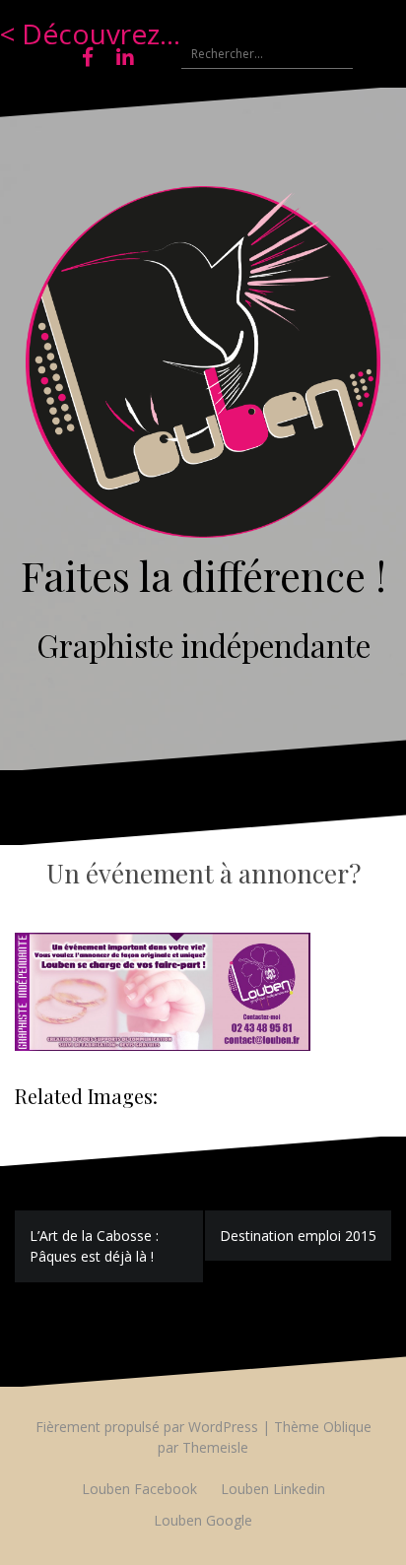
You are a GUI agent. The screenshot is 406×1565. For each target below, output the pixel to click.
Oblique (347, 1426)
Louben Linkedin (273, 1488)
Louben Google (203, 1520)
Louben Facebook (139, 1488)
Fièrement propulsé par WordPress (146, 1426)
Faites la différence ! (203, 575)
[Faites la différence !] (203, 368)
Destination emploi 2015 (298, 1235)
